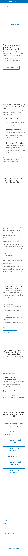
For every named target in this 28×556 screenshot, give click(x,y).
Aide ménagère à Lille (8, 528)
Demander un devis (14, 24)
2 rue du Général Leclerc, (14, 497)
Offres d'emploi (6, 518)
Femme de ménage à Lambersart (14, 441)
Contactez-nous (9, 332)
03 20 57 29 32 (14, 1)
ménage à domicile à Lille (10, 58)
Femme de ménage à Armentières (14, 463)
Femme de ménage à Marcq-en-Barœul (14, 425)
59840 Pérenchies (14, 499)
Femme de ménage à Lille (14, 456)
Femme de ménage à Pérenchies (14, 471)
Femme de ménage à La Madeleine (12, 433)
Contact (4, 523)
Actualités (5, 520)
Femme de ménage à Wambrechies (14, 449)
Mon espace (6, 526)
